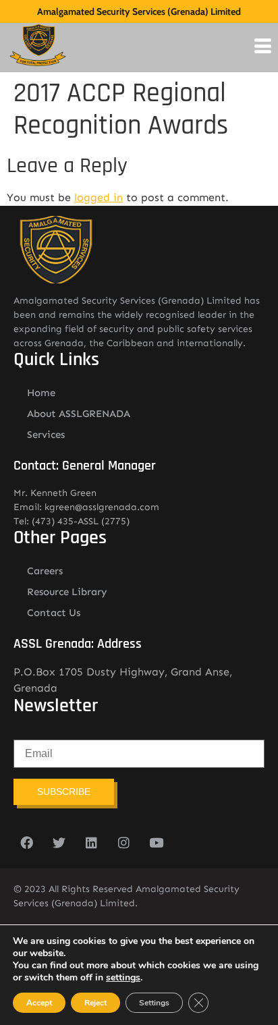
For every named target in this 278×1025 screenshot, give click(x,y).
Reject (95, 1002)
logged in (98, 197)
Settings (154, 1002)
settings (123, 978)
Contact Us (53, 613)
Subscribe (63, 791)
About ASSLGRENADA (78, 414)
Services (46, 434)
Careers (45, 571)
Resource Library (67, 592)
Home (41, 393)
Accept (39, 1002)
